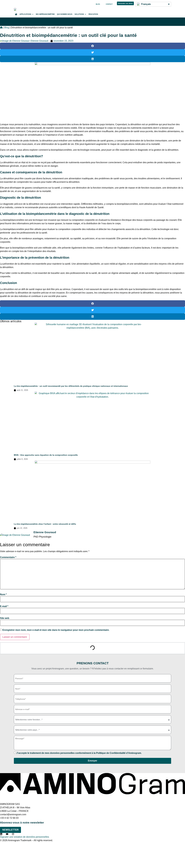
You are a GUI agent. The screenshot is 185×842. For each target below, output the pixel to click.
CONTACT (109, 4)
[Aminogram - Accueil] (15, 9)
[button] (92, 46)
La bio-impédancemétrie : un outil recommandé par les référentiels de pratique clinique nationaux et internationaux (71, 386)
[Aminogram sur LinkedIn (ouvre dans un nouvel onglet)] (2, 834)
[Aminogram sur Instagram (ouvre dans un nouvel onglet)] (13, 834)
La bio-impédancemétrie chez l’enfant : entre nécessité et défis (45, 524)
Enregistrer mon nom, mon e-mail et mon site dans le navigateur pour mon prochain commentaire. (55, 630)
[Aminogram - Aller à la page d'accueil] (92, 793)
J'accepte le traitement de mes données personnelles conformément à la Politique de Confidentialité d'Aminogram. (79, 753)
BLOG (98, 4)
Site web (4, 618)
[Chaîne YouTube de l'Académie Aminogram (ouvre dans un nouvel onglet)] (8, 834)
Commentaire (8, 557)
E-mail (4, 606)
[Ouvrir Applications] (33, 14)
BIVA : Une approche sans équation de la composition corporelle (46, 455)
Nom (3, 594)
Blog (6, 27)
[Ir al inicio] (1, 27)
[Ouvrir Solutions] (85, 14)
